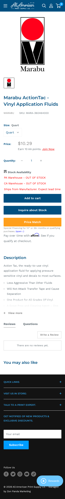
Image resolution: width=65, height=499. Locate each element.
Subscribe (16, 445)
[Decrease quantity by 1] (22, 160)
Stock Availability (19, 172)
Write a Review (49, 334)
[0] (58, 6)
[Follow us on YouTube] (26, 474)
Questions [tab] (30, 324)
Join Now (48, 149)
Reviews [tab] (10, 324)
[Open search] (44, 6)
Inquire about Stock (32, 210)
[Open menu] (5, 5)
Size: (11, 125)
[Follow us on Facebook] (6, 474)
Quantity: (10, 160)
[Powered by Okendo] (13, 336)
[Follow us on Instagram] (19, 474)
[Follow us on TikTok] (33, 474)
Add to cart (32, 198)
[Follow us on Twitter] (13, 474)
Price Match (32, 222)
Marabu (9, 113)
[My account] (51, 6)
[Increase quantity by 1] (41, 160)
